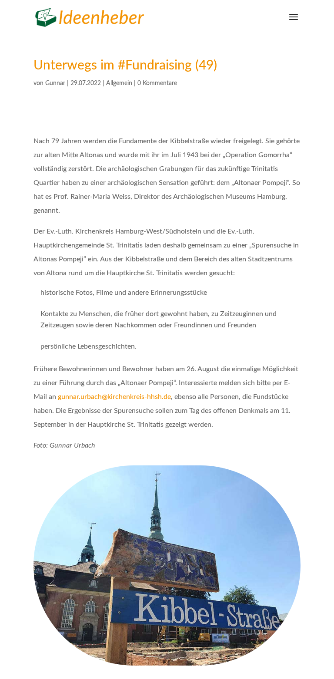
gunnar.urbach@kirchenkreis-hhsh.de (114, 396)
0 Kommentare (157, 83)
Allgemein (119, 83)
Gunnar (55, 83)
